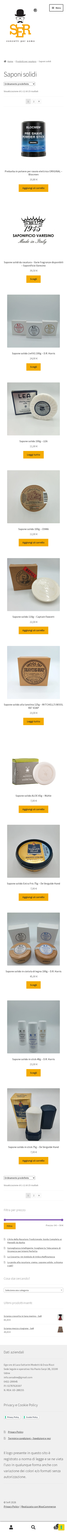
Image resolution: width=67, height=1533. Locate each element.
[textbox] (33, 1290)
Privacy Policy (15, 1432)
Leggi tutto (33, 454)
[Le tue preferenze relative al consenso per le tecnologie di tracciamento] (61, 1527)
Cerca (33, 1527)
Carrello (52, 1524)
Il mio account (11, 1527)
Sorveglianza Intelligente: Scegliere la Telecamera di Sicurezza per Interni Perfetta (34, 1250)
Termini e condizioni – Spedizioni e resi (29, 1438)
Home (10, 61)
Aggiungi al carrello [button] (33, 188)
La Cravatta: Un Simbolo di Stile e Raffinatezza (31, 1256)
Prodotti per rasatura (26, 61)
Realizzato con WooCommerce (38, 1506)
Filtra (9, 1226)
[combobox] (33, 1290)
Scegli (33, 279)
